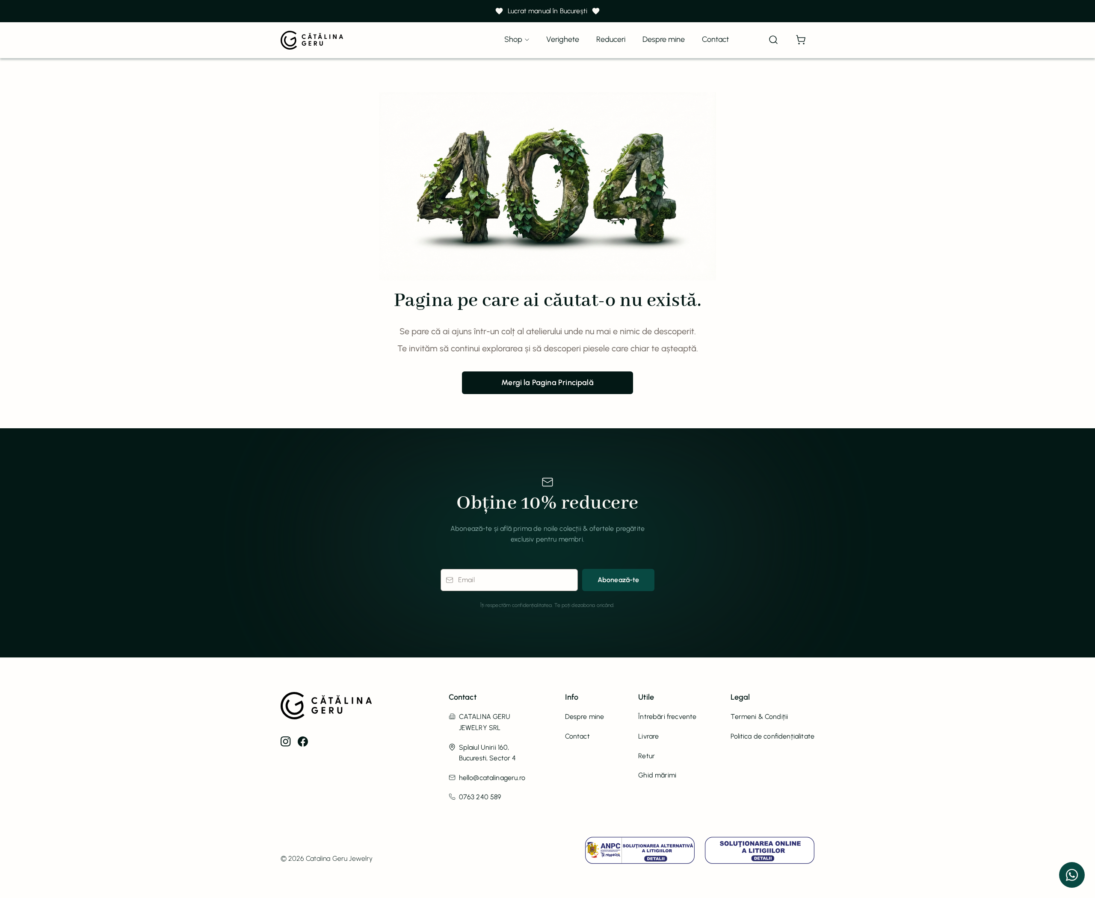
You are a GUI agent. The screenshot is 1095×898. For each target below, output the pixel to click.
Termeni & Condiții (759, 717)
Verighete (562, 39)
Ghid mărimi (657, 775)
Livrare (648, 736)
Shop (513, 39)
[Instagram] (286, 741)
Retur (646, 756)
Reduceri (610, 39)
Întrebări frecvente (667, 717)
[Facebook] (303, 741)
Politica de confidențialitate (772, 736)
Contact (715, 39)
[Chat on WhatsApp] (1072, 875)
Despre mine (663, 39)
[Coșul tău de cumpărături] (800, 40)
